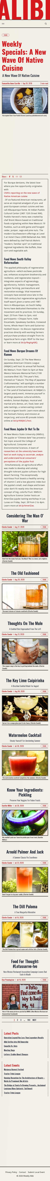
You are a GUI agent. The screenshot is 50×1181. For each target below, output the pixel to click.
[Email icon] (21, 177)
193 (28, 1020)
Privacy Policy (11, 1172)
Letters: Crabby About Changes (16, 1054)
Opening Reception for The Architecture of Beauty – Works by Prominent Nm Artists (24, 1079)
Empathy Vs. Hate (10, 1046)
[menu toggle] (3, 23)
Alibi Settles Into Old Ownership (16, 1041)
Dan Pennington (8, 979)
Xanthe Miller (7, 805)
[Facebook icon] (9, 177)
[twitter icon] (13, 177)
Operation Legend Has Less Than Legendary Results (24, 1037)
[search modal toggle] (45, 24)
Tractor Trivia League (12, 1073)
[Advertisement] (25, 145)
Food (5, 35)
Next (34, 1020)
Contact (22, 1172)
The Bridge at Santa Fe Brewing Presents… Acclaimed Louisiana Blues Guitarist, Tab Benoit (24, 1087)
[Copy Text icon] (17, 177)
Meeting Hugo (9, 1050)
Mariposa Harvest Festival (14, 1069)
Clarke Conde (7, 527)
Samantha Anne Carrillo (11, 83)
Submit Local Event (36, 1172)
